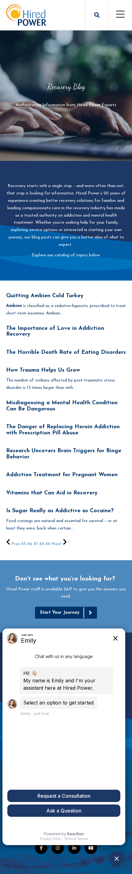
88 (41, 544)
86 (29, 544)
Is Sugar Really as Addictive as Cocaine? (60, 511)
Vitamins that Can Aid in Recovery (52, 493)
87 (35, 544)
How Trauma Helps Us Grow (43, 370)
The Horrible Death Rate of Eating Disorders (66, 352)
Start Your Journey (60, 612)
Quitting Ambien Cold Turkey (44, 296)
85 (23, 544)
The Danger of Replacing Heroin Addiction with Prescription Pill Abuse (63, 430)
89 (47, 544)
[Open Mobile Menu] (120, 15)
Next (57, 544)
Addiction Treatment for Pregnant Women (62, 475)
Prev (15, 544)
